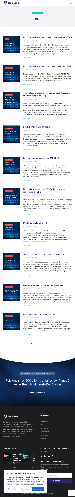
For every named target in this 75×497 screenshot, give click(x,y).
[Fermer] (45, 472)
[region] (25, 481)
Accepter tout (37, 489)
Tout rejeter (25, 489)
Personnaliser (12, 489)
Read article (26, 57)
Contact (50, 493)
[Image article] (11, 44)
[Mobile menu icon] (71, 3)
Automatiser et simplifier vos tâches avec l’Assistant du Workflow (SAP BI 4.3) (46, 94)
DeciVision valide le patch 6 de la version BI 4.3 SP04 (47, 66)
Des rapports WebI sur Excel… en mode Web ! (44, 285)
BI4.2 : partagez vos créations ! (37, 127)
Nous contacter (36, 393)
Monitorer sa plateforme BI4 (36, 223)
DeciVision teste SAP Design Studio (39, 314)
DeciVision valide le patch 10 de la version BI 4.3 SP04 (47, 37)
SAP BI (25, 41)
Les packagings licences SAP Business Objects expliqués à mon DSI (44, 190)
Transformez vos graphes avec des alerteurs (43, 254)
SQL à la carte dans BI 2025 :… (33, 460)
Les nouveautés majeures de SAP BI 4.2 (41, 158)
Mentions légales (41, 493)
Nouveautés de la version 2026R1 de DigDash (17, 458)
